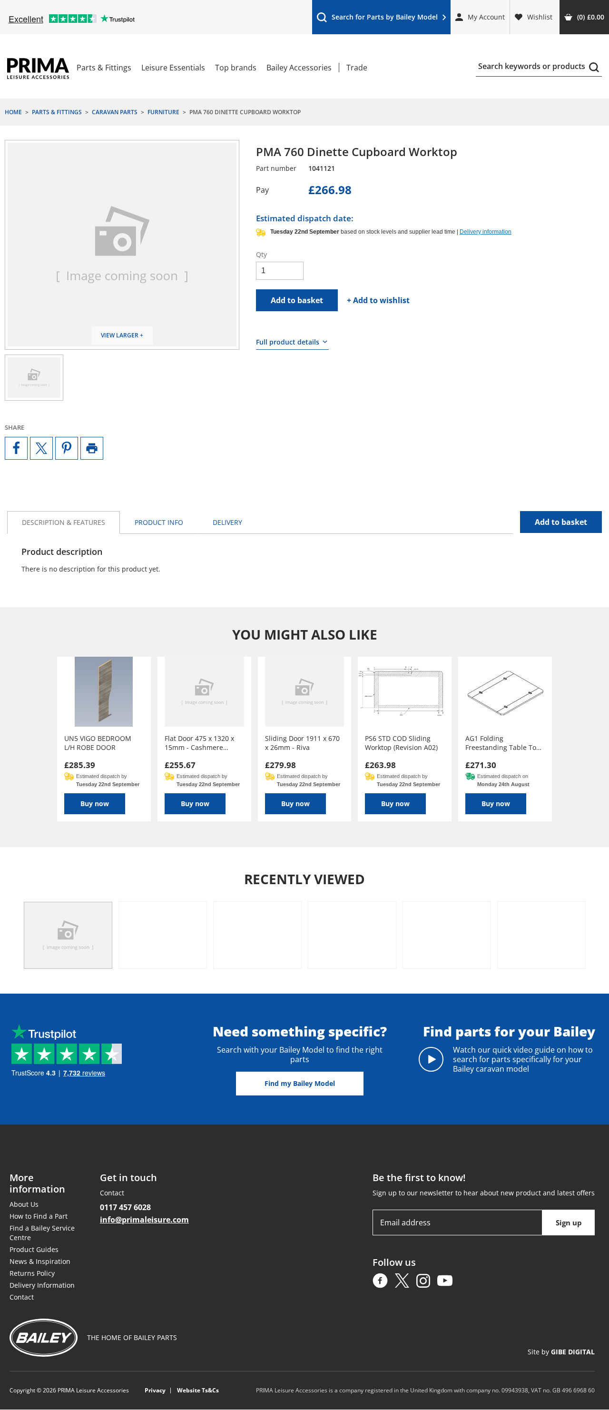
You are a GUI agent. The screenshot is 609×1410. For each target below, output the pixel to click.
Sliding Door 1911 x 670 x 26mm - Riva (302, 743)
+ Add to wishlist (378, 300)
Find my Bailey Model (300, 1083)
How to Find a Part (39, 1216)
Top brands (235, 67)
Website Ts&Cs (198, 1391)
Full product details (287, 341)
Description (63, 522)
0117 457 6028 (125, 1207)
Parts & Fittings (104, 67)
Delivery (227, 522)
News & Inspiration (40, 1261)
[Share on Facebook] (16, 448)
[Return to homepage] (38, 68)
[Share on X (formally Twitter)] (41, 448)
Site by (561, 1352)
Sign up (569, 1222)
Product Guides (34, 1249)
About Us (24, 1204)
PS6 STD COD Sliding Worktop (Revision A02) (401, 743)
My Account (486, 16)
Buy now (94, 803)
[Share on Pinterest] (66, 448)
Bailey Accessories (299, 67)
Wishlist (539, 16)
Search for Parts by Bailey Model (377, 19)
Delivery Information (42, 1285)
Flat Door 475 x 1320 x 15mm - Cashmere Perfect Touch (199, 743)
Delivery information (485, 231)
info (159, 522)
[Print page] (91, 448)
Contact (22, 1297)
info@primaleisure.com (144, 1219)
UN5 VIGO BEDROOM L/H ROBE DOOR (97, 743)
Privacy (155, 1391)
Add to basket (297, 300)
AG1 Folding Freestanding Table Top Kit (502, 743)
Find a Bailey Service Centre (42, 1232)
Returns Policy (32, 1273)
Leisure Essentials (173, 67)
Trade (356, 67)
